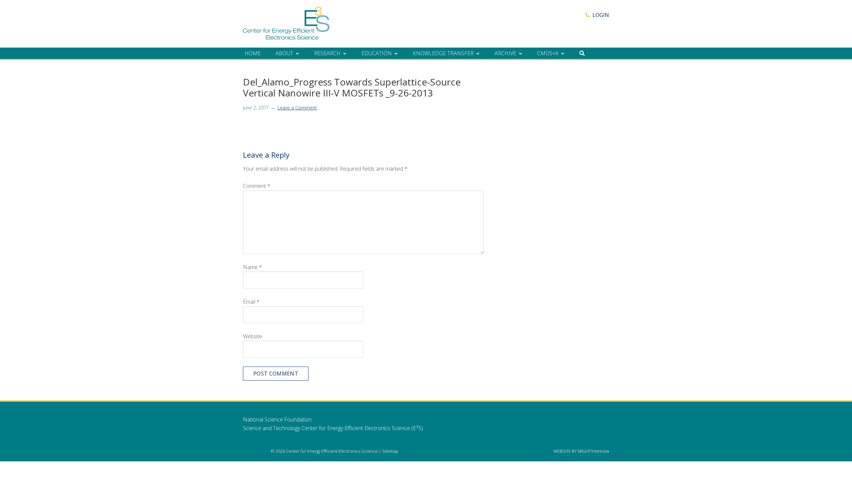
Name (252, 267)
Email (251, 301)
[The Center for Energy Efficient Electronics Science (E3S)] (286, 36)
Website (252, 336)
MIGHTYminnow (593, 451)
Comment (256, 186)
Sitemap (390, 451)
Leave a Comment (297, 107)
